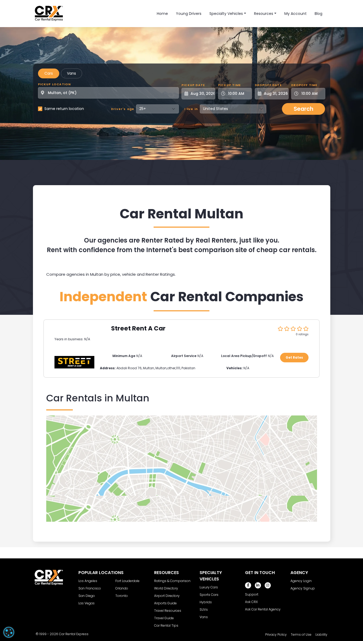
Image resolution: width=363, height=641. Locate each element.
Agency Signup (302, 588)
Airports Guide (165, 603)
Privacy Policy (276, 634)
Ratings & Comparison (172, 581)
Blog (318, 13)
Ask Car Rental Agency (263, 609)
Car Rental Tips (166, 625)
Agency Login (301, 581)
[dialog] (9, 632)
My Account (295, 13)
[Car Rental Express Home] (49, 13)
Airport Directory (167, 595)
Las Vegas (86, 603)
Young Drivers (188, 13)
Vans (71, 73)
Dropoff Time (304, 85)
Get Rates (294, 357)
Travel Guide (164, 618)
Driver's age (122, 109)
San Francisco (89, 588)
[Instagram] (268, 585)
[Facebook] (248, 585)
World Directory (166, 588)
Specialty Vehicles (226, 13)
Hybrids (206, 602)
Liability (321, 634)
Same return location (64, 108)
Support (251, 594)
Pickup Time (229, 85)
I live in (191, 109)
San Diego (86, 595)
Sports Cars (209, 594)
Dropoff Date (268, 85)
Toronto (121, 595)
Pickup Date (193, 85)
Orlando (121, 588)
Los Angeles (87, 581)
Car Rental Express (73, 634)
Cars (48, 73)
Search (303, 109)
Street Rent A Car (138, 328)
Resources (263, 13)
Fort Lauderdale (127, 581)
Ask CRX (251, 602)
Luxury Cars (209, 587)
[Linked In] (258, 585)
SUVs (204, 609)
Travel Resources (167, 610)
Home (162, 13)
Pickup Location (54, 84)
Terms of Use (301, 634)
